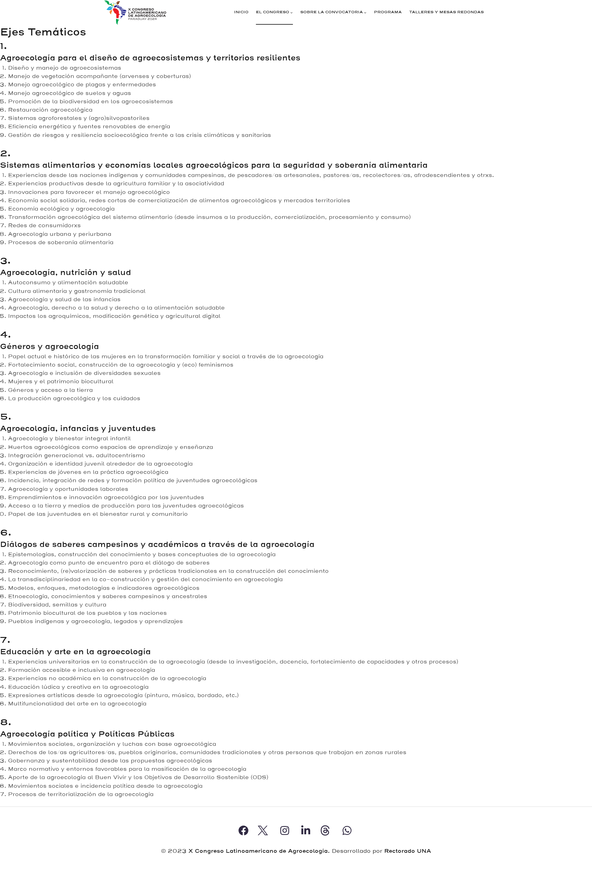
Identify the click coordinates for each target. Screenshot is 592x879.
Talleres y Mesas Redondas (446, 12)
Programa (388, 12)
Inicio (241, 12)
